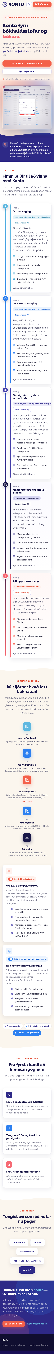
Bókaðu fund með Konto (29, 63)
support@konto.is (37, 1323)
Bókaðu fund (42, 4)
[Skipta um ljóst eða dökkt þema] (29, 4)
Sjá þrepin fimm (27, 71)
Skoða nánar (20, 223)
